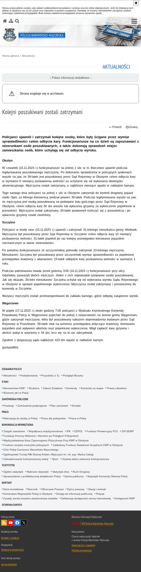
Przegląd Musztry (73, 375)
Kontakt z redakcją (10, 538)
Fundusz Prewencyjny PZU (102, 431)
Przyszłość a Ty (50, 375)
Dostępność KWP (125, 498)
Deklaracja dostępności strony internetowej (86, 498)
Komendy (71, 388)
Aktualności (28, 55)
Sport (55, 459)
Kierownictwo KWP (14, 388)
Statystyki (8, 465)
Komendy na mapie (92, 388)
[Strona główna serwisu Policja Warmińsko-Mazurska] (5, 21)
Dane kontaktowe (13, 489)
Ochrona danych (12, 505)
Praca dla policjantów (53, 418)
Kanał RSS (4, 523)
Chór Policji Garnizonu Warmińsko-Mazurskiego (31, 449)
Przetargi (8, 405)
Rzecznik (32, 489)
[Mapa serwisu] (11, 21)
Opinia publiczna (74, 476)
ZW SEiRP (128, 431)
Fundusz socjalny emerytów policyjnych (26, 445)
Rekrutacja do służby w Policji (20, 418)
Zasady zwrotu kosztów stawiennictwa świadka (30, 498)
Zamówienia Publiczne (15, 399)
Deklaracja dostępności (12, 549)
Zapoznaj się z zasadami (83, 545)
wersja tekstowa (9, 564)
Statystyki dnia (60, 471)
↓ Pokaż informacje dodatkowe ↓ (71, 77)
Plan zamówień (59, 405)
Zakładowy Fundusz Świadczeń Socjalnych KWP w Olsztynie (88, 445)
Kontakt (76, 405)
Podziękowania (29, 375)
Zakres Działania (52, 388)
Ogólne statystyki (13, 471)
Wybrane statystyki (38, 471)
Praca (5, 412)
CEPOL (78, 431)
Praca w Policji (77, 418)
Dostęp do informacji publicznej (74, 493)
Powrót (117, 127)
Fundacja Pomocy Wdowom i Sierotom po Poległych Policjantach (41, 435)
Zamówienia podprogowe (32, 405)
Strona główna (10, 55)
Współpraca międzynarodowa (46, 431)
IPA (68, 431)
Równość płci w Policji (15, 392)
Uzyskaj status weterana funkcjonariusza (85, 459)
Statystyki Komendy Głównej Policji (107, 476)
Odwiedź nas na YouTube (11, 523)
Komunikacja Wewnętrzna (17, 425)
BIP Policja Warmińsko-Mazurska (97, 523)
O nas (5, 382)
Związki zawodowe (14, 431)
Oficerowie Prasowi (52, 489)
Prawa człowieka (116, 388)
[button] (134, 21)
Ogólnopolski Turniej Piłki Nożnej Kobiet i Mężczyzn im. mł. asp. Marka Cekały (48, 454)
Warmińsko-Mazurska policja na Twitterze (24, 523)
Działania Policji (12, 369)
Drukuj (133, 127)
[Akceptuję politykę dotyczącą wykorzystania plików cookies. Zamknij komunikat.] (136, 3)
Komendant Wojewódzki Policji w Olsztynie (28, 493)
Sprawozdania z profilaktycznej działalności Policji (32, 476)
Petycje (100, 493)
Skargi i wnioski (97, 489)
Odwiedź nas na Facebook (17, 523)
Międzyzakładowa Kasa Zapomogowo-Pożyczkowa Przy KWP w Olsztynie (46, 440)
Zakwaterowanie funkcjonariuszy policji (25, 459)
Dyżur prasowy (75, 489)
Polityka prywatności (82, 550)
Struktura (34, 388)
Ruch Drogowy (81, 471)
